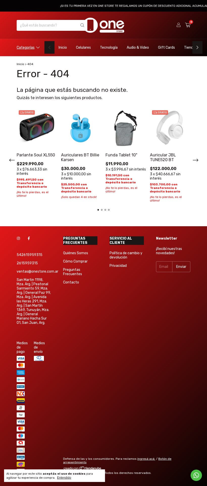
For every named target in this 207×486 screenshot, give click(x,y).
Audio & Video (138, 47)
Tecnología (109, 47)
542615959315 (29, 255)
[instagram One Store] (18, 238)
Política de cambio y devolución (126, 255)
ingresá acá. (146, 459)
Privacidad (118, 266)
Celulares (83, 47)
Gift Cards (166, 47)
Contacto (71, 282)
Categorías (26, 47)
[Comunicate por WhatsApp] (196, 475)
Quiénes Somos (75, 253)
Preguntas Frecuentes (72, 272)
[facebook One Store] (29, 238)
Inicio (63, 47)
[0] (187, 25)
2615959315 (27, 263)
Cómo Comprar (75, 261)
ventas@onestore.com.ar (37, 271)
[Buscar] (82, 25)
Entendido (64, 477)
